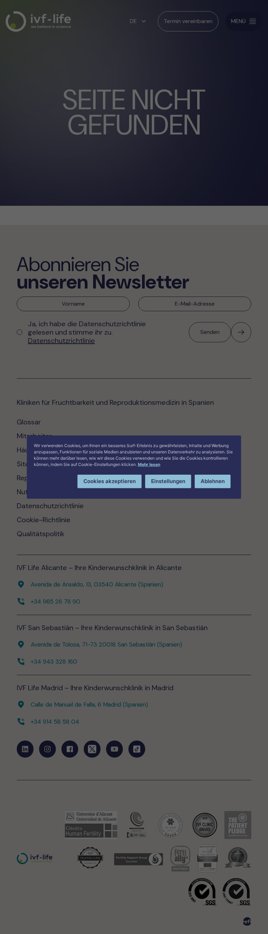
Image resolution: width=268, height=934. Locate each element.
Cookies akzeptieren (109, 481)
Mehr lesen (149, 464)
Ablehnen (213, 481)
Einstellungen (168, 481)
